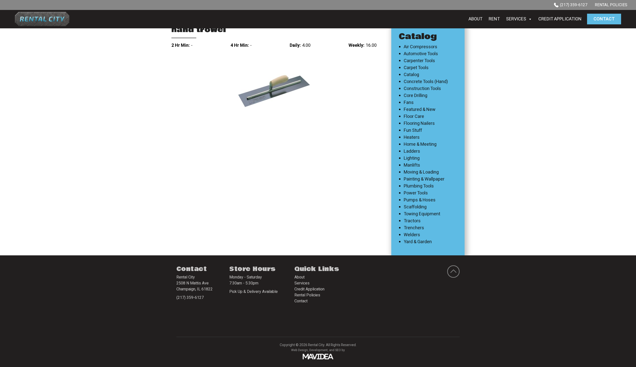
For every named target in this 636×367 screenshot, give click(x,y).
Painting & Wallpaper (424, 179)
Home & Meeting (420, 144)
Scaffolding (415, 207)
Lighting (412, 158)
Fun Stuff (413, 130)
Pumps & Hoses (420, 200)
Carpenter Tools (419, 61)
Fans (409, 102)
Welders (412, 235)
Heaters (412, 137)
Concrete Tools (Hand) (426, 82)
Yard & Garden (418, 242)
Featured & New (420, 109)
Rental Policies (611, 5)
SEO (338, 350)
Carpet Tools (416, 68)
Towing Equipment (422, 214)
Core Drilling (415, 95)
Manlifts (412, 165)
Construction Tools (422, 89)
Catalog (411, 75)
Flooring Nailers (419, 123)
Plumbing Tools (419, 186)
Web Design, (300, 350)
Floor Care (414, 116)
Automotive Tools (421, 54)
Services (516, 19)
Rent (494, 19)
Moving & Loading (421, 172)
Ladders (412, 151)
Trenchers (414, 228)
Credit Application (560, 19)
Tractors (412, 221)
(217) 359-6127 (573, 5)
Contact (604, 19)
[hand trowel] (274, 91)
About (475, 19)
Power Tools (416, 193)
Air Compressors (420, 47)
